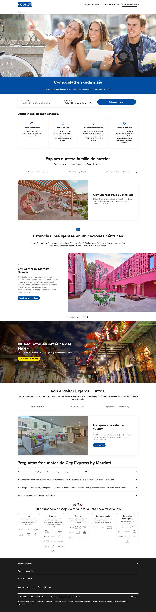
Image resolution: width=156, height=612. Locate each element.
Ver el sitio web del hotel (28, 298)
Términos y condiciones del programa (79, 601)
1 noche (69, 100)
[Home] (25, 8)
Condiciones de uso (60, 601)
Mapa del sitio (22, 604)
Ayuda (30, 604)
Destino (26, 100)
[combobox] (38, 102)
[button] (95, 4)
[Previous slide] (70, 317)
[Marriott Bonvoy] (110, 4)
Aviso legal (110, 601)
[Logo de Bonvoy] (78, 504)
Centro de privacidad (98, 601)
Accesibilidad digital (121, 601)
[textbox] (38, 103)
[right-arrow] (134, 172)
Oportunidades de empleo (44, 601)
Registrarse (99, 445)
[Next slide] (86, 317)
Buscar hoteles (117, 102)
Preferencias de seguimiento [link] (26, 601)
